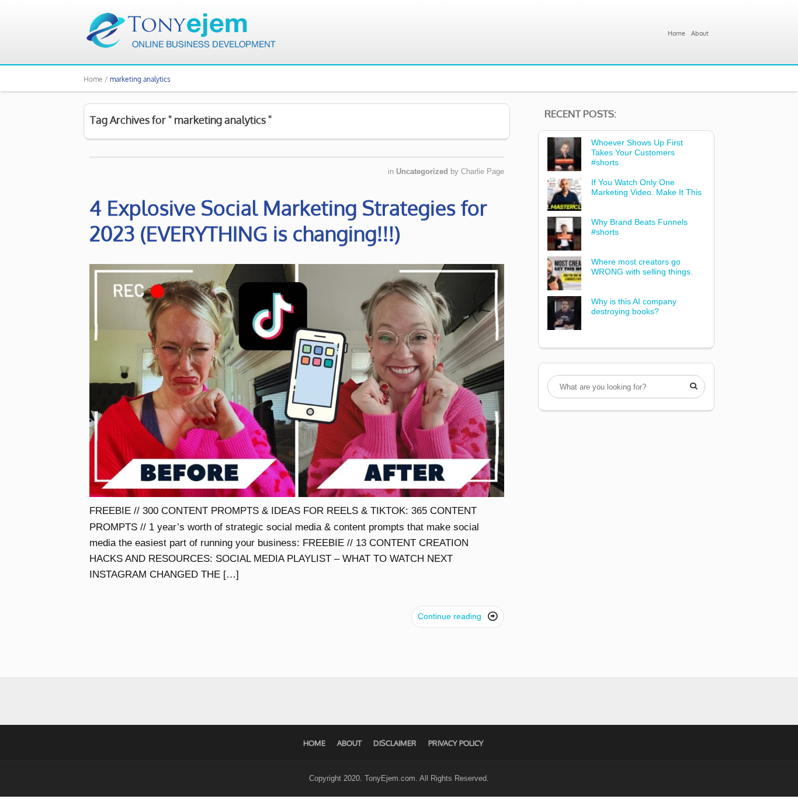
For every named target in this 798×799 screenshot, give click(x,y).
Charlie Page (482, 171)
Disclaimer (395, 743)
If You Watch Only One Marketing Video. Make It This (646, 187)
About (700, 33)
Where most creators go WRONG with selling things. (642, 266)
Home (676, 33)
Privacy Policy (456, 743)
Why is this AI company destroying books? (633, 306)
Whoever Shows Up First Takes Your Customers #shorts (637, 152)
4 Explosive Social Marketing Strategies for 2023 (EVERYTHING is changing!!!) (288, 220)
